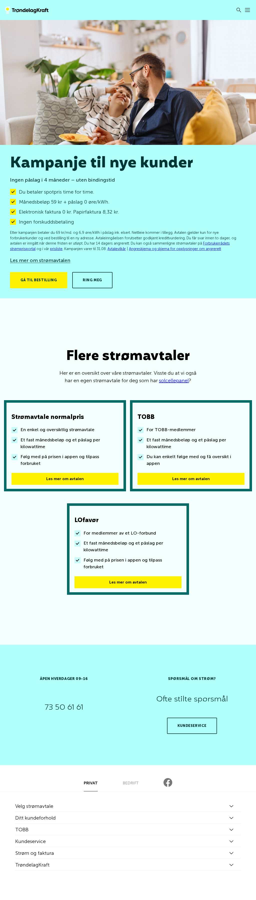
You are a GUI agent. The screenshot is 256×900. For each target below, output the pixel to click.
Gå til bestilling (38, 280)
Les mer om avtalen (65, 478)
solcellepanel (174, 380)
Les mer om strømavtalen (40, 260)
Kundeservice (192, 726)
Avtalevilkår (117, 249)
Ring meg (92, 280)
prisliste (56, 249)
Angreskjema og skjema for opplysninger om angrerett (175, 249)
